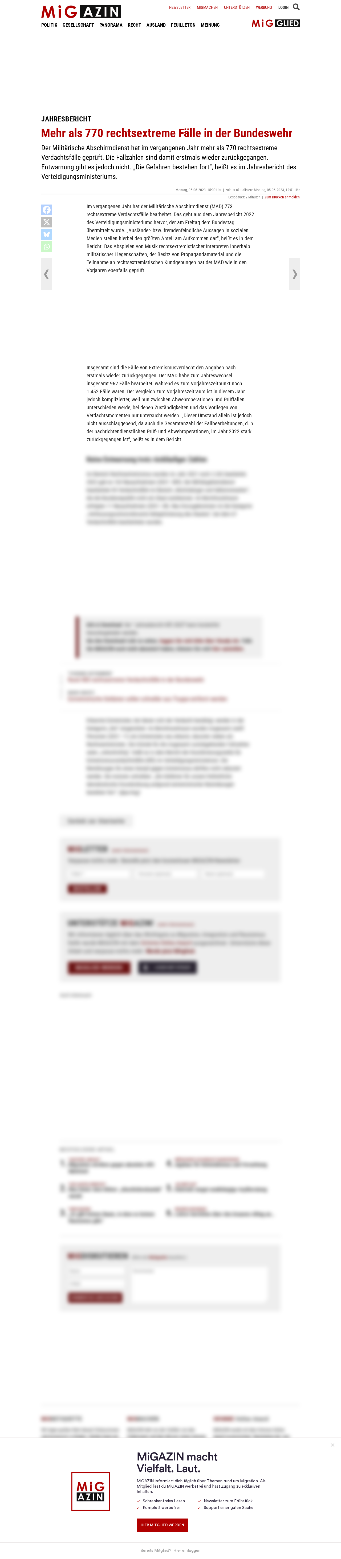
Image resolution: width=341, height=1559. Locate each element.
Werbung (264, 7)
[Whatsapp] (46, 246)
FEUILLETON (183, 25)
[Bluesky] (46, 234)
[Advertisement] (170, 71)
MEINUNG (210, 25)
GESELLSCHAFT (78, 25)
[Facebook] (46, 210)
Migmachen (207, 7)
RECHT (134, 25)
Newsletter (179, 7)
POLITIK (49, 25)
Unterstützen (237, 7)
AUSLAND (156, 25)
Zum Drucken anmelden (282, 197)
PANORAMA (111, 25)
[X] (46, 222)
